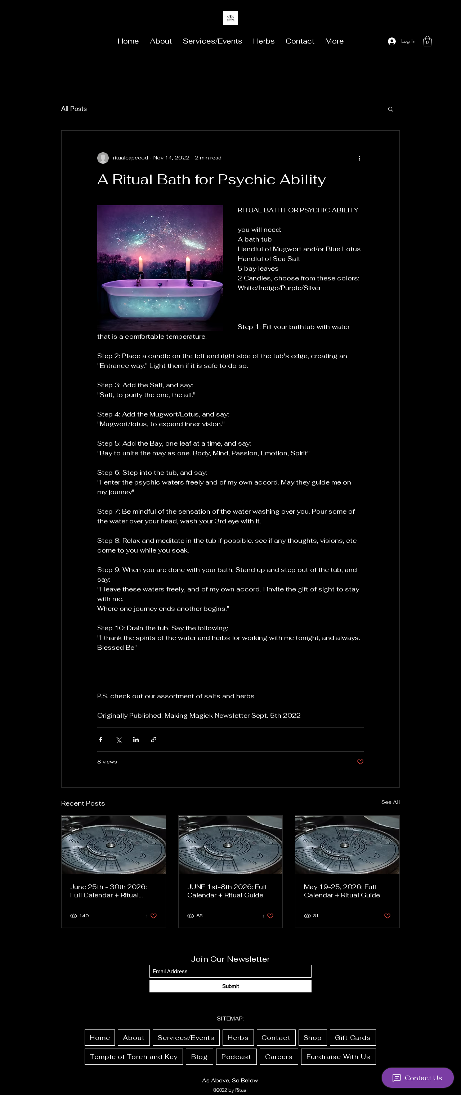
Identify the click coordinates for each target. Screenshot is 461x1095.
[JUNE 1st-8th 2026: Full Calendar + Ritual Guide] (231, 845)
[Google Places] (375, 41)
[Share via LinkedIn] (136, 739)
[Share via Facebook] (100, 739)
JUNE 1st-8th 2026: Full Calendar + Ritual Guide (227, 891)
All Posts (74, 108)
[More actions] (359, 158)
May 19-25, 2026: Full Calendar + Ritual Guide (342, 891)
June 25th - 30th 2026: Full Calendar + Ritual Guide (108, 891)
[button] (427, 41)
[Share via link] (153, 739)
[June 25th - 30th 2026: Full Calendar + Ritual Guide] (114, 845)
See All (390, 802)
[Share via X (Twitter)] (118, 739)
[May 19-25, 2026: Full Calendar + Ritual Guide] (347, 845)
